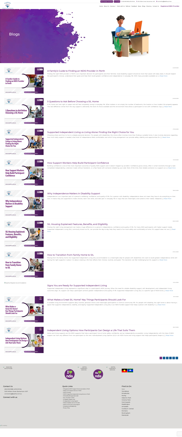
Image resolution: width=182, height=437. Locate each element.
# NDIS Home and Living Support (71, 404)
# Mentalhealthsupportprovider (70, 395)
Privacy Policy (66, 408)
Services (112, 6)
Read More (163, 76)
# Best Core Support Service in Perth (72, 390)
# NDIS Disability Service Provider (71, 402)
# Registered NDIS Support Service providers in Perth (76, 389)
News (139, 6)
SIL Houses (117, 1)
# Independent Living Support (70, 401)
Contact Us (156, 6)
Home (101, 6)
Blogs (143, 6)
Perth (123, 389)
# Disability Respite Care (69, 399)
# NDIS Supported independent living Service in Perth (76, 394)
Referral (128, 6)
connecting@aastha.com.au (164, 1)
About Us (106, 6)
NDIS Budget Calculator (107, 1)
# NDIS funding (67, 392)
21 (173, 358)
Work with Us (121, 6)
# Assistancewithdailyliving (69, 406)
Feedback (134, 6)
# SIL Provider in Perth (68, 397)
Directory (149, 6)
